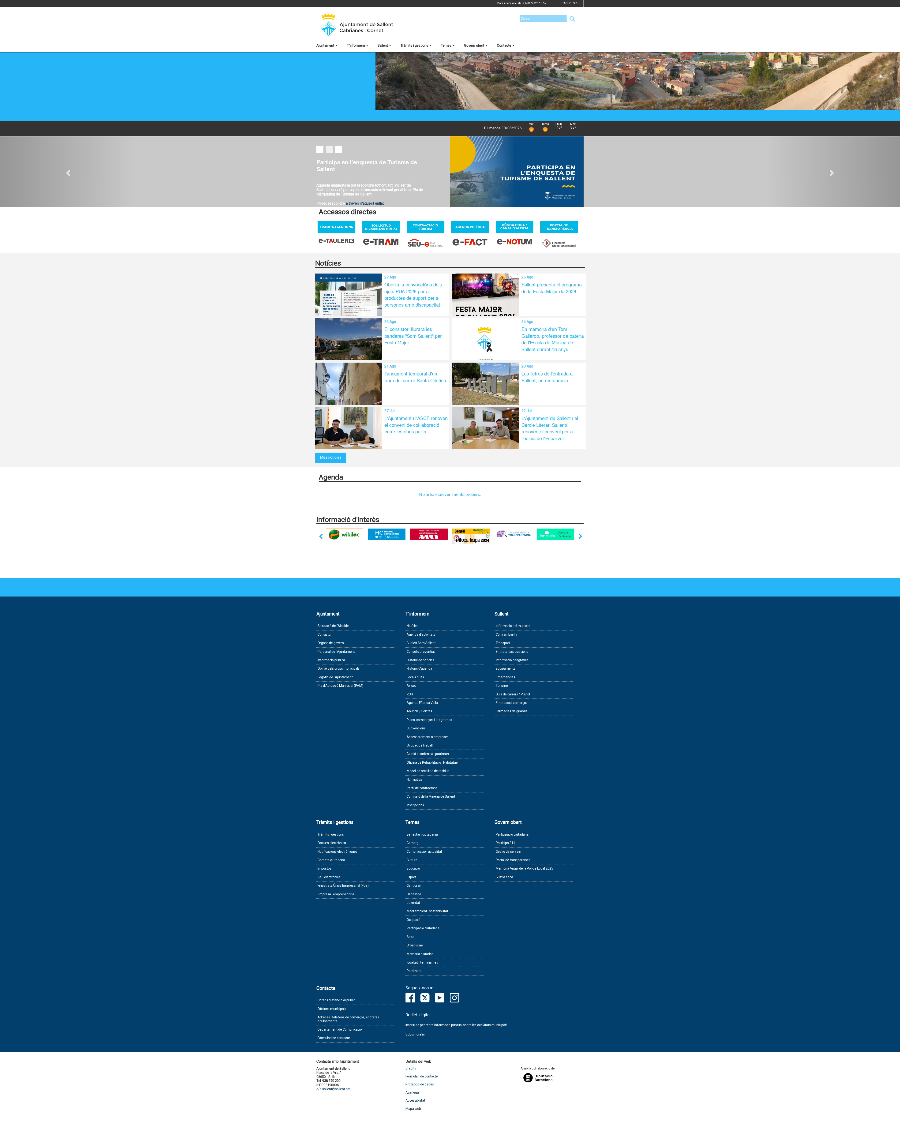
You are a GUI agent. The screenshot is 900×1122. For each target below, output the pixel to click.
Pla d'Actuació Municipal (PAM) (340, 685)
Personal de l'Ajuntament (336, 651)
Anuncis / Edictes (419, 711)
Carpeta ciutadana (331, 860)
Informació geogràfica (512, 660)
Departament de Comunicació (340, 1029)
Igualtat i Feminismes (422, 962)
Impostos (324, 868)
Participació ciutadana (423, 928)
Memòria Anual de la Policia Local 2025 (524, 868)
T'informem (356, 45)
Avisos (411, 685)
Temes (446, 45)
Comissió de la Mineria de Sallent (431, 796)
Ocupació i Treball (420, 745)
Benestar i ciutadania (422, 834)
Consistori (325, 634)
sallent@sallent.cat (336, 1089)
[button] (67, 171)
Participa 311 (505, 843)
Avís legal (412, 1092)
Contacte (504, 45)
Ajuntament (325, 45)
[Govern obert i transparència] (494, 533)
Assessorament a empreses (428, 737)
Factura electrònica (332, 843)
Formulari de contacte (334, 1038)
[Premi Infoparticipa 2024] (452, 536)
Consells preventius (421, 651)
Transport (503, 643)
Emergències (505, 677)
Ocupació (413, 920)
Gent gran (414, 885)
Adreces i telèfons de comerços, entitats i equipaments (348, 1019)
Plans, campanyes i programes (429, 720)
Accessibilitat (415, 1100)
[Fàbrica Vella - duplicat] (536, 534)
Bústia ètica (504, 877)
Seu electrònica (329, 877)
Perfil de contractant (422, 788)
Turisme (502, 685)
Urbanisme (415, 945)
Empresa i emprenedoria (336, 894)
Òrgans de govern (331, 643)
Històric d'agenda (419, 668)
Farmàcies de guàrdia (512, 711)
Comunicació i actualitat (424, 851)
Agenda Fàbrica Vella (422, 703)
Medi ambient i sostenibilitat (427, 911)
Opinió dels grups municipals (339, 668)
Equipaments (505, 668)
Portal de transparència (513, 860)
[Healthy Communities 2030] (367, 534)
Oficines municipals (332, 1009)
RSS (410, 694)
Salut (410, 937)
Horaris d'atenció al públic (336, 1000)
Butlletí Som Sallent (421, 643)
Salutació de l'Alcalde (333, 626)
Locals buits (415, 677)
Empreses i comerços (512, 703)
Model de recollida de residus (428, 771)
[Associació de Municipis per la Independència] (410, 534)
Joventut (413, 902)
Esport (411, 877)
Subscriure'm (415, 1034)
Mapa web (413, 1109)
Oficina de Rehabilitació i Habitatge (432, 762)
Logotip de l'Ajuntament (335, 677)
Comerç (412, 843)
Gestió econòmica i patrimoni (428, 754)
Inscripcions (415, 805)
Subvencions (416, 728)
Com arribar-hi (506, 634)
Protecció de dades (419, 1084)
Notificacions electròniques (337, 851)
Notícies (412, 626)
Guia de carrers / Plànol (513, 694)
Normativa (414, 779)
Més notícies (330, 457)
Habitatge (414, 894)
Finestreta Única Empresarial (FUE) (343, 885)
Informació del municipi (513, 626)
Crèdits (410, 1068)
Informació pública (331, 660)
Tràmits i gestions (414, 45)
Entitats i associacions (512, 651)
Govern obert (474, 45)
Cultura (412, 860)
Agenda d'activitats (421, 634)
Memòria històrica (420, 954)
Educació (413, 868)
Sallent (383, 45)
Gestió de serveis (508, 851)
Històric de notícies (420, 660)
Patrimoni (414, 971)
